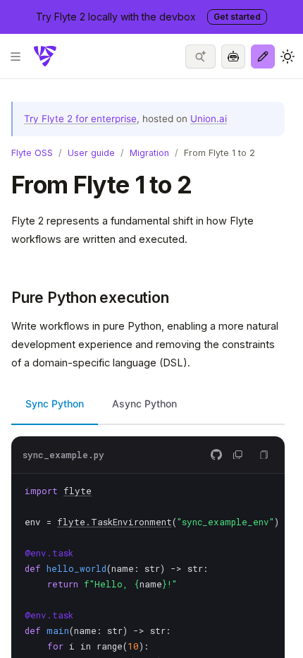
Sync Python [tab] (54, 403)
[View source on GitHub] (216, 454)
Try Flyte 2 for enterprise (80, 118)
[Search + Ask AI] (200, 56)
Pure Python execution (90, 297)
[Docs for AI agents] (233, 56)
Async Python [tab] (144, 403)
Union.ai (208, 118)
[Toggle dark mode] (287, 56)
